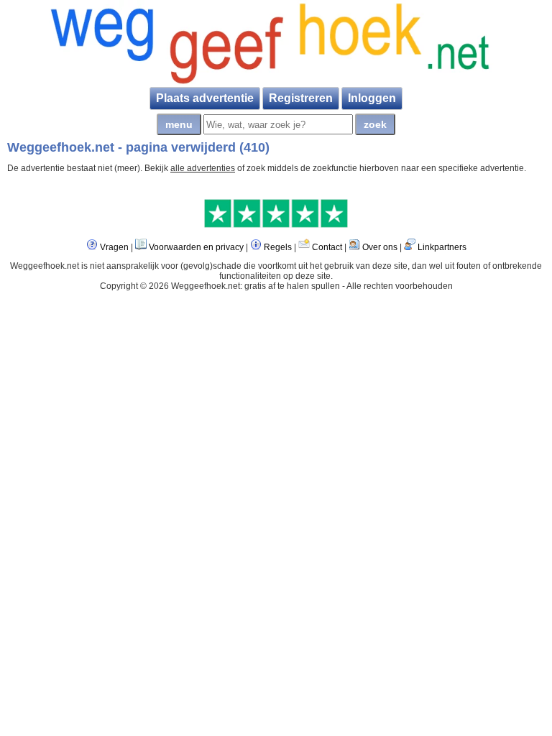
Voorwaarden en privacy (196, 247)
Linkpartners (442, 247)
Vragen (114, 247)
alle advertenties (202, 168)
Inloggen (372, 98)
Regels (278, 247)
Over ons (379, 247)
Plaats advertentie (205, 98)
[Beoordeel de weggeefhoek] (276, 225)
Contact (327, 247)
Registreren (301, 98)
